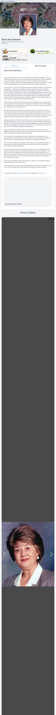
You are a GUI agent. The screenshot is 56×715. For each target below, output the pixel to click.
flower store (42, 173)
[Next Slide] (51, 554)
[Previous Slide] (4, 554)
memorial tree (21, 173)
